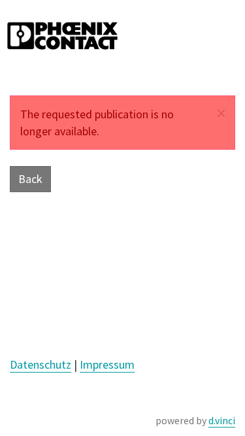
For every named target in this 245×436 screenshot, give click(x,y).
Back (30, 178)
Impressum (107, 364)
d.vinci (221, 420)
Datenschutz (40, 364)
